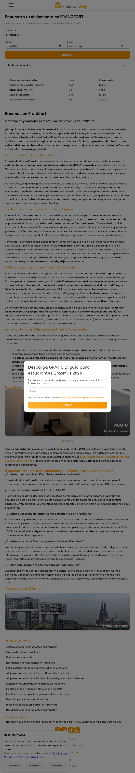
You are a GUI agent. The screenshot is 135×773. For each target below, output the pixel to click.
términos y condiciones (71, 397)
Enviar (68, 405)
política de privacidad (94, 397)
